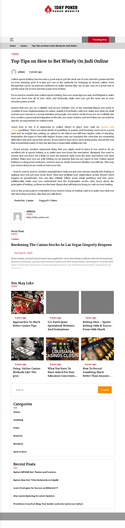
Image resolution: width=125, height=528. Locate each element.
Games (16, 412)
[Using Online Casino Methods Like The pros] (27, 348)
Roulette (18, 435)
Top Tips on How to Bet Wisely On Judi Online (59, 61)
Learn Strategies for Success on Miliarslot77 (35, 488)
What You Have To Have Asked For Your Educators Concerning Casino (62, 372)
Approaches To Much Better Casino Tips (26, 323)
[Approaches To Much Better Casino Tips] (27, 302)
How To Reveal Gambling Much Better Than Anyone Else (96, 372)
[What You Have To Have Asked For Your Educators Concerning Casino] (62, 348)
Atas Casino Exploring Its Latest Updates (34, 496)
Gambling (18, 419)
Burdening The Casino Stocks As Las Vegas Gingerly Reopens (61, 245)
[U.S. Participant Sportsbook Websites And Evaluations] (62, 302)
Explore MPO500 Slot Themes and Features (34, 472)
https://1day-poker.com (37, 217)
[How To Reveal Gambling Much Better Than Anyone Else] (97, 348)
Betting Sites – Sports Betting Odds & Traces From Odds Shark (97, 325)
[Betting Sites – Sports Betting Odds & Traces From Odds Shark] (97, 302)
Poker (53, 200)
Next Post (17, 231)
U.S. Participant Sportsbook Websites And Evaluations (61, 325)
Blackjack (18, 443)
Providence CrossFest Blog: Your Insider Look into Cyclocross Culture (48, 503)
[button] (85, 40)
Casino (15, 53)
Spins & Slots (20, 451)
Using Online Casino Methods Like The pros (26, 372)
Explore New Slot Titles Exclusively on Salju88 (35, 480)
